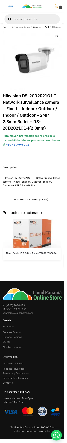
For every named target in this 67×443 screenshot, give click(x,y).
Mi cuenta (8, 326)
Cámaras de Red (41, 27)
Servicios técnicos (13, 363)
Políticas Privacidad (13, 368)
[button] (57, 6)
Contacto (8, 382)
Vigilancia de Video (21, 27)
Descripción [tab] (10, 167)
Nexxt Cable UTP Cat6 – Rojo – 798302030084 (31, 253)
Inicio (5, 27)
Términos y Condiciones (16, 373)
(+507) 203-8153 (15, 305)
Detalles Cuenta (12, 332)
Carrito (6, 341)
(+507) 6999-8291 (16, 309)
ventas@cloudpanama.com (18, 312)
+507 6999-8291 (17, 144)
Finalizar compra (12, 347)
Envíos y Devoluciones (15, 378)
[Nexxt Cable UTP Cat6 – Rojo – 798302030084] (32, 233)
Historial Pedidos (12, 337)
